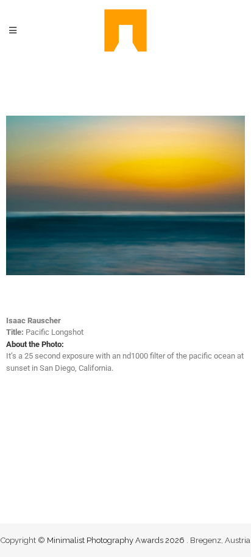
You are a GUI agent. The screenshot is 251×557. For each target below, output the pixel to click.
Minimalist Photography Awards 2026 (116, 540)
